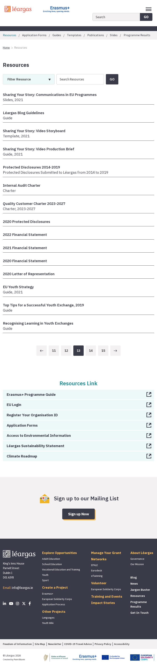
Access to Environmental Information (39, 435)
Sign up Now (78, 513)
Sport (45, 580)
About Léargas (141, 553)
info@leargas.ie (22, 588)
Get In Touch (139, 612)
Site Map (40, 644)
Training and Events (106, 596)
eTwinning (97, 576)
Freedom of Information (17, 644)
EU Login (14, 404)
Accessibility (121, 644)
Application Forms (34, 35)
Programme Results (137, 35)
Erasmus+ (47, 593)
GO (146, 17)
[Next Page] (115, 350)
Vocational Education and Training (61, 569)
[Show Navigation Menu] (148, 9)
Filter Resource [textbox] (19, 79)
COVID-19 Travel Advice (78, 644)
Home (6, 47)
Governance (137, 558)
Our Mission (137, 564)
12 (66, 350)
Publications (95, 35)
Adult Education (51, 558)
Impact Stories (103, 603)
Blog (133, 577)
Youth (45, 575)
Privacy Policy (103, 644)
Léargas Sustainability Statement (35, 445)
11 (54, 350)
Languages (48, 617)
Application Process (53, 604)
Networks (98, 559)
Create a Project (55, 587)
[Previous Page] (41, 350)
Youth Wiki (48, 623)
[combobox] (29, 79)
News (134, 583)
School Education (52, 564)
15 (103, 350)
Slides (114, 35)
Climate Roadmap (22, 456)
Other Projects (53, 611)
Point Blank (19, 659)
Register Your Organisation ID (32, 414)
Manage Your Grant (106, 553)
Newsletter (54, 644)
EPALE (94, 565)
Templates (74, 35)
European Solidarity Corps (57, 599)
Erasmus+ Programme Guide (31, 394)
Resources (137, 596)
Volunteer (98, 583)
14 (91, 350)
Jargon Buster (140, 590)
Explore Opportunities (59, 553)
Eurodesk (96, 570)
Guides (56, 35)
